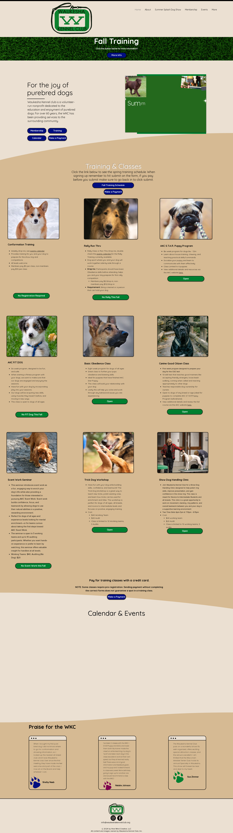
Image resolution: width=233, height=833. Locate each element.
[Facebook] (119, 818)
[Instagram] (113, 818)
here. (181, 272)
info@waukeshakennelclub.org (115, 822)
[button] (31, 295)
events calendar (37, 251)
